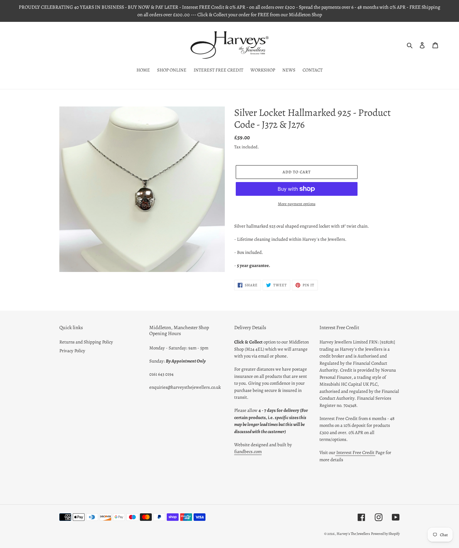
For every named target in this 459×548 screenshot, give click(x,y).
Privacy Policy (72, 351)
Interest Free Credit (355, 452)
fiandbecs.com (248, 451)
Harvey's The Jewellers (353, 533)
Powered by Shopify (385, 533)
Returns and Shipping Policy (86, 342)
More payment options (296, 203)
